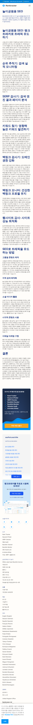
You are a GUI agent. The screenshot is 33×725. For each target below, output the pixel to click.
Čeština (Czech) (7, 649)
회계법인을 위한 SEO (11, 450)
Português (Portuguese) (9, 636)
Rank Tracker (6, 534)
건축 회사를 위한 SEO (11, 464)
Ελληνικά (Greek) (7, 654)
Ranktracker (9, 5)
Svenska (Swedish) (7, 639)
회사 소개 (5, 695)
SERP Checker (6, 539)
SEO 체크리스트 (6, 549)
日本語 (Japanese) (7, 628)
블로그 (4, 569)
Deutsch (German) (7, 618)
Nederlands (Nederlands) (9, 631)
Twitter (26, 522)
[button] (30, 5)
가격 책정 (5, 604)
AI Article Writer (6, 552)
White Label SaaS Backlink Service (12, 562)
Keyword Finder (6, 537)
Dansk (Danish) (6, 651)
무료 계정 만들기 (16, 493)
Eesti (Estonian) (6, 657)
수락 (5, 721)
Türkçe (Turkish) (7, 641)
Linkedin (4, 527)
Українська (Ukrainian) (9, 679)
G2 (11, 527)
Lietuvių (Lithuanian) (8, 667)
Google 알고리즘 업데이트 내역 (11, 582)
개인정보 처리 (8, 714)
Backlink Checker (7, 544)
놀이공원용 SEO (9, 446)
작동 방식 (5, 564)
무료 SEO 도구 (6, 577)
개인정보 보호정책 (7, 592)
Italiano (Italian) (6, 626)
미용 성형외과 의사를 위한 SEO (14, 467)
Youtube (11, 522)
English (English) (7, 616)
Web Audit (5, 542)
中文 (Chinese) (6, 644)
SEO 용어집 (5, 572)
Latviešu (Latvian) (7, 669)
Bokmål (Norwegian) (8, 685)
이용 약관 (5, 589)
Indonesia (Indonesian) (8, 664)
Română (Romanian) (8, 672)
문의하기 (4, 692)
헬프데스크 (5, 609)
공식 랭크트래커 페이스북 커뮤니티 (19, 522)
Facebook (4, 522)
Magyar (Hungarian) (8, 662)
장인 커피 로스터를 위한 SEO (13, 471)
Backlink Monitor (7, 547)
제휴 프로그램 (6, 567)
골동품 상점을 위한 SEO (12, 457)
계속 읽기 (16, 476)
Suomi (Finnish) (6, 659)
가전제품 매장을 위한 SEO (12, 453)
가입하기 (4, 602)
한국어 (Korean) (6, 682)
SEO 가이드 (5, 574)
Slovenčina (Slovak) (8, 674)
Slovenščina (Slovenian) (9, 677)
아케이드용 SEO (9, 460)
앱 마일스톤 (5, 607)
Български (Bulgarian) (8, 646)
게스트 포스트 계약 (7, 580)
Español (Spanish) (7, 621)
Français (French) (7, 623)
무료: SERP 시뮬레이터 (8, 555)
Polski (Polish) (6, 634)
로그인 (22, 497)
